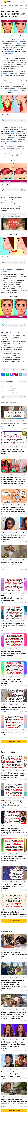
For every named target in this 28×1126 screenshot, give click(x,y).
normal (12, 77)
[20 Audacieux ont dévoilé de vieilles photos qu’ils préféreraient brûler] (14, 413)
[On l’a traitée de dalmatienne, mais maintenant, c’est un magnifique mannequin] (14, 524)
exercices (21, 152)
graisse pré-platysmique (12, 90)
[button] (5, 369)
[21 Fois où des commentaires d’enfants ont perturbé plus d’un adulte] (14, 438)
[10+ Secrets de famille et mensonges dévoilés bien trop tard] (14, 901)
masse (6, 73)
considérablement (9, 51)
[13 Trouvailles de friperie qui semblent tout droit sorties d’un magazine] (14, 873)
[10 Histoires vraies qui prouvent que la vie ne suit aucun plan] (14, 722)
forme (14, 36)
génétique (12, 38)
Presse (4, 197)
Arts (2, 513)
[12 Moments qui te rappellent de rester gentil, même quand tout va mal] (14, 613)
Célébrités (3, 541)
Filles (2, 486)
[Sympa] (7, 2)
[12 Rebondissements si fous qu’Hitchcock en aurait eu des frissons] (14, 668)
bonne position (7, 146)
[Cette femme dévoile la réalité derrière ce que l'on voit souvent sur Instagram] (14, 552)
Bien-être (3, 8)
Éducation (3, 658)
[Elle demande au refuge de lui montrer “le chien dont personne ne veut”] (14, 941)
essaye (3, 271)
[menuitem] (3, 5)
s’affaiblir (3, 81)
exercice (11, 332)
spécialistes (13, 131)
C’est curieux (4, 685)
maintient (10, 141)
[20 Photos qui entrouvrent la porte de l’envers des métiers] (14, 696)
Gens (2, 428)
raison (16, 41)
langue (18, 43)
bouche (9, 206)
